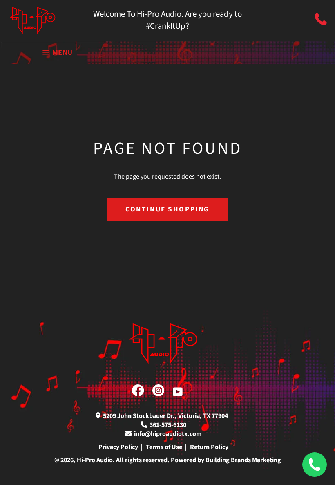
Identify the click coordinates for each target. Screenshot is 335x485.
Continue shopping (167, 209)
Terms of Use (164, 446)
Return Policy (209, 446)
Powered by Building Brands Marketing (226, 460)
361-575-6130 (166, 424)
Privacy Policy (118, 446)
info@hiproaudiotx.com (167, 433)
